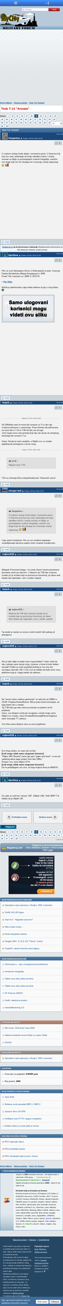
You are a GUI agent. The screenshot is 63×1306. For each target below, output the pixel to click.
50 (30, 119)
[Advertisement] (31, 66)
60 (21, 123)
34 (12, 116)
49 (26, 119)
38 (31, 116)
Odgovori (10, 827)
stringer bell (14, 490)
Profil (7, 242)
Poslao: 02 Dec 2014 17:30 (27, 646)
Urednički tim (44, 1240)
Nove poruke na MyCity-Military (17, 900)
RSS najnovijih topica (14, 1142)
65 (45, 123)
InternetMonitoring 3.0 (14, 1007)
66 (49, 123)
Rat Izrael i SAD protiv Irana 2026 (20, 1028)
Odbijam (55, 1301)
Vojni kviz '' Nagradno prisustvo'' (19, 919)
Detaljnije (46, 1180)
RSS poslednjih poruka (15, 1149)
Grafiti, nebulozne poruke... (17, 1000)
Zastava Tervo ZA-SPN (15, 1111)
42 (50, 116)
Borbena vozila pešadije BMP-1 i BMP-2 (22, 1104)
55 (54, 119)
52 (40, 119)
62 (30, 123)
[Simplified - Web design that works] (45, 1271)
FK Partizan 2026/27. (14, 993)
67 (7, 839)
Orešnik (8, 1042)
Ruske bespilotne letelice (16, 934)
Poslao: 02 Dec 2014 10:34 (33, 138)
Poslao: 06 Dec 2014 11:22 (31, 780)
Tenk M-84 (9, 1097)
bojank (5, 402)
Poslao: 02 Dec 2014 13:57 (34, 491)
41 (46, 116)
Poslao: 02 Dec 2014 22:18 (27, 735)
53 (45, 119)
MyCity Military (6, 103)
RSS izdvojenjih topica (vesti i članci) (21, 1156)
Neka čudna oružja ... (14, 927)
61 (26, 123)
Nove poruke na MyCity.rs (14, 959)
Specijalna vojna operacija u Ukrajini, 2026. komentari (28, 905)
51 (35, 119)
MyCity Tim (25, 1296)
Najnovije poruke (20, 1240)
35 (17, 116)
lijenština (13, 255)
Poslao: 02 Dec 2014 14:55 (27, 554)
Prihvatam (42, 1301)
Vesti (36, 1249)
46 (12, 119)
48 (21, 119)
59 (16, 123)
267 (7, 126)
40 (41, 116)
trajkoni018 (8, 554)
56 (2, 123)
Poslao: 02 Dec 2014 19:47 (22, 684)
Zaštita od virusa (41, 1252)
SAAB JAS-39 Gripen (14, 912)
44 (2, 119)
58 (12, 123)
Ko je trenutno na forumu (14, 1171)
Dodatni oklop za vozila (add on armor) (22, 1126)
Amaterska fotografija (14, 971)
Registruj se (7, 247)
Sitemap (32, 1240)
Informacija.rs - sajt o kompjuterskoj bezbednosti (26, 964)
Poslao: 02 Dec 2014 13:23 (31, 255)
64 (40, 123)
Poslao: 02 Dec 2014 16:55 (22, 589)
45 (7, 119)
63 (35, 123)
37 (27, 116)
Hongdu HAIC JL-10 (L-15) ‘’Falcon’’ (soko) (24, 941)
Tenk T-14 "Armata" (37, 103)
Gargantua (14, 138)
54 (49, 119)
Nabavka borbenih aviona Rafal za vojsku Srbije (26, 1035)
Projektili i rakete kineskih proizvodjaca (22, 948)
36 (22, 116)
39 (36, 116)
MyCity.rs (42, 1249)
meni (15, 3)
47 (16, 119)
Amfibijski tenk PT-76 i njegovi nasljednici (23, 1119)
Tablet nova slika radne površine (19, 979)
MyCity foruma (18, 1293)
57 (7, 123)
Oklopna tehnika (20, 103)
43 (55, 116)
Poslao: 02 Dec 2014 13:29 (22, 403)
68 (2, 126)
